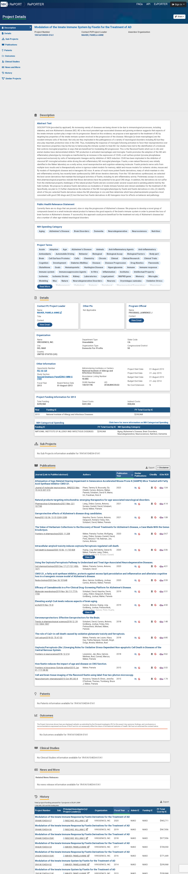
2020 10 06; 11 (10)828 (55, 550)
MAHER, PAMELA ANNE (48, 312)
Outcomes (10, 56)
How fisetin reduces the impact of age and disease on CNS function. (71, 663)
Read (45, 286)
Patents (8, 50)
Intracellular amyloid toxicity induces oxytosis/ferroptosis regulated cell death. (77, 546)
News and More (12, 67)
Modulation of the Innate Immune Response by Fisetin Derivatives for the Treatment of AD (82, 817)
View (88, 557)
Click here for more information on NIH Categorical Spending (138, 422)
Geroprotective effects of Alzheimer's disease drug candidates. (68, 513)
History (8, 73)
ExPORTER (160, 4)
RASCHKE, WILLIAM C (76, 820)
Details (7, 33)
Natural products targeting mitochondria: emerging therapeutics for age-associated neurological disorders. (92, 500)
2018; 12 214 (52, 654)
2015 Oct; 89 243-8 (56, 679)
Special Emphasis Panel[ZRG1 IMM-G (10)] (55, 378)
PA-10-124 (42, 371)
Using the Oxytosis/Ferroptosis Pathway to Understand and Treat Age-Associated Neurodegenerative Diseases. (94, 562)
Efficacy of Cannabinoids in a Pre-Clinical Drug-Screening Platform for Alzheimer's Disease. (83, 587)
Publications (11, 44)
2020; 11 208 (52, 534)
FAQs (139, 4)
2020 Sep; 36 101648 (51, 580)
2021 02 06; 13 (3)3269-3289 (51, 517)
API (148, 4)
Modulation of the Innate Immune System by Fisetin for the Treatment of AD (75, 860)
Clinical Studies (12, 61)
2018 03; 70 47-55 (48, 637)
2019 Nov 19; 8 (44, 605)
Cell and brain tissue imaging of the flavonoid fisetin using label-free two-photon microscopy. (84, 675)
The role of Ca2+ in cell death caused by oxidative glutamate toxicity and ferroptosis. (80, 633)
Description (10, 28)
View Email (45, 324)
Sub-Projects (11, 39)
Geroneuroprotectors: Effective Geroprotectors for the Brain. (67, 617)
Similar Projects (13, 78)
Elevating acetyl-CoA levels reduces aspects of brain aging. (66, 601)
